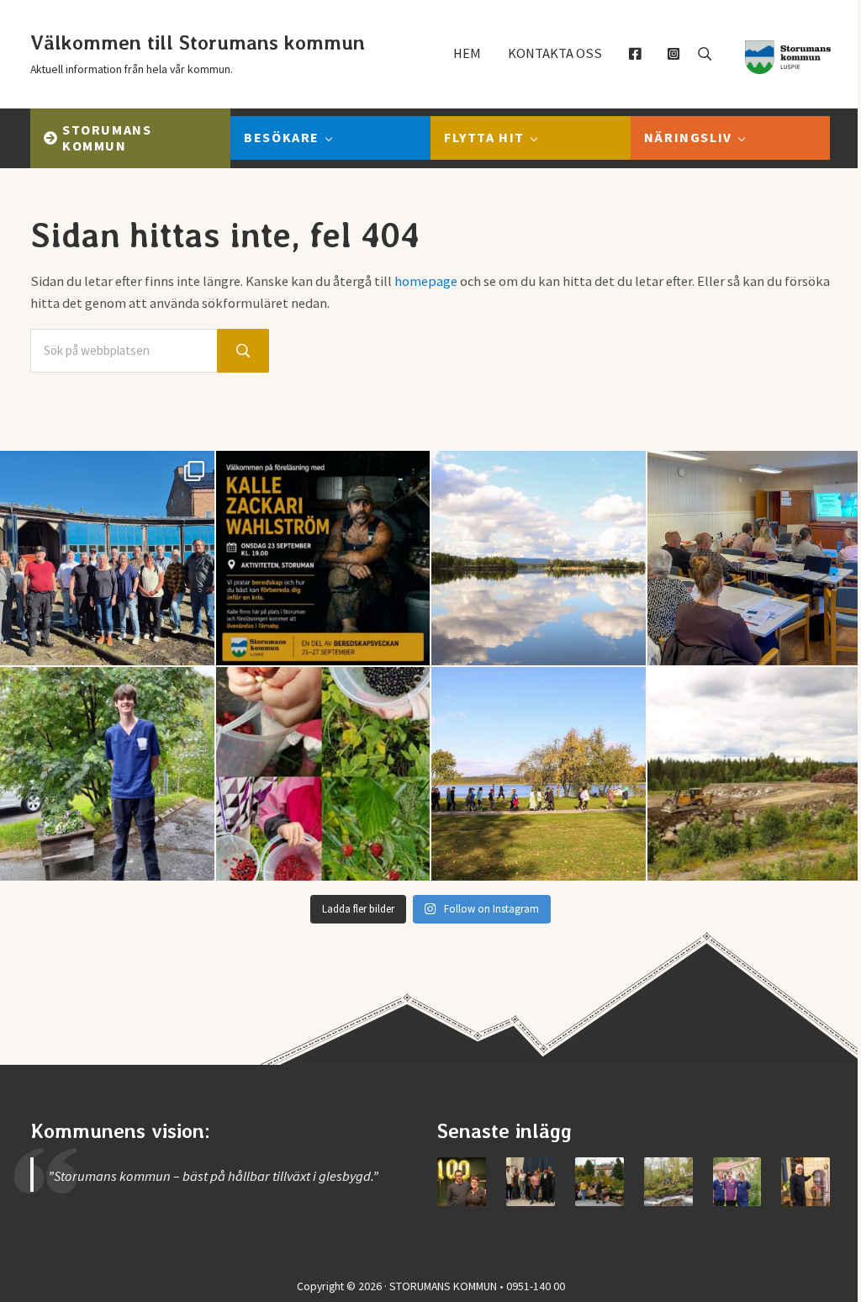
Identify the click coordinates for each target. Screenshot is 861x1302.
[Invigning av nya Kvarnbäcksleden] (668, 1181)
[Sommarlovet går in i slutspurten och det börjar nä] (538, 774)
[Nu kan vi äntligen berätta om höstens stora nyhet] (323, 558)
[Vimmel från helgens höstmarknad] (599, 1181)
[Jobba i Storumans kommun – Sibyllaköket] (805, 1181)
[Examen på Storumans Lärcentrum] (530, 1181)
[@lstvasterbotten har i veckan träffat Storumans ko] (107, 558)
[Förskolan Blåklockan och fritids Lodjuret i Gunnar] (323, 774)
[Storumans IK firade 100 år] (461, 1181)
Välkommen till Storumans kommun (197, 42)
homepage (425, 281)
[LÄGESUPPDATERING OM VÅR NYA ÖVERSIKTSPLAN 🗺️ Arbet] (538, 558)
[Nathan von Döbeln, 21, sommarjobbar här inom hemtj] (107, 774)
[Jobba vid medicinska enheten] (737, 1181)
